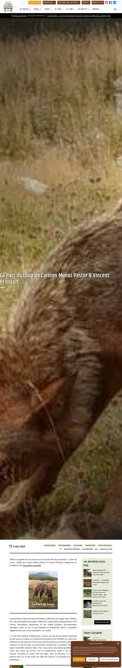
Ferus (36, 9)
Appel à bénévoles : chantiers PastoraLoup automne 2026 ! (101, 572)
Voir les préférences (109, 659)
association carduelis (72, 549)
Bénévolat (48, 2)
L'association (90, 545)
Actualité (24, 9)
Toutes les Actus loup (102, 622)
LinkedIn (114, 2)
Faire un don (35, 2)
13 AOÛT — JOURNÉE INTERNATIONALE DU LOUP (101, 582)
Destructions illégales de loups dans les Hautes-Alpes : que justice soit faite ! (101, 593)
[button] (118, 643)
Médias (96, 9)
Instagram (106, 2)
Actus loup (78, 545)
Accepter (79, 659)
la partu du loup (106, 549)
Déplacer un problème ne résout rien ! (101, 612)
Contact (86, 2)
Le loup (58, 9)
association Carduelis (32, 565)
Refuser (92, 659)
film (96, 549)
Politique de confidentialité (103, 664)
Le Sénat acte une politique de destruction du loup (100, 603)
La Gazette (82, 9)
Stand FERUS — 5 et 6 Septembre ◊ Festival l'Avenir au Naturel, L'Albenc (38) (79, 15)
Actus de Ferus (49, 545)
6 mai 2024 (19, 546)
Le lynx (69, 9)
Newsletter (98, 2)
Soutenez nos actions (67, 2)
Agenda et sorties (18, 15)
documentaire (87, 549)
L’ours (47, 9)
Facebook (110, 2)
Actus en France (64, 545)
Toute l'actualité (105, 545)
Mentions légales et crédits (88, 664)
